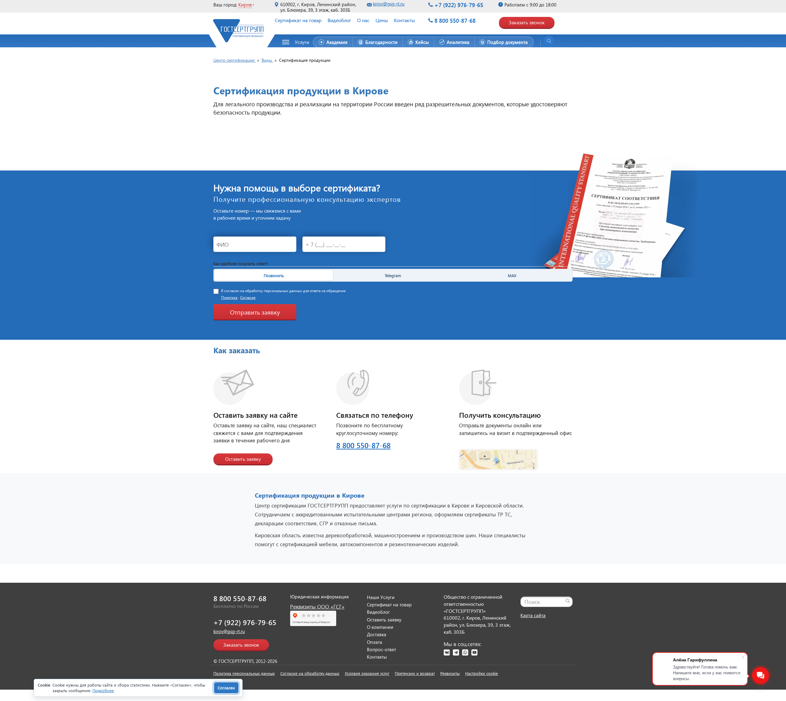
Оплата (374, 642)
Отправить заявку (255, 311)
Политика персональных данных (244, 673)
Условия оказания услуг (367, 673)
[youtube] (474, 652)
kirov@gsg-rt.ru (388, 4)
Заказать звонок (527, 22)
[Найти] (567, 601)
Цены (381, 20)
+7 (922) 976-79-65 (458, 5)
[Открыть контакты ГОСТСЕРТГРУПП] (498, 455)
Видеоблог (339, 20)
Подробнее (103, 690)
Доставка (376, 634)
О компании (380, 627)
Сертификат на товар (298, 20)
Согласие (247, 297)
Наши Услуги (381, 597)
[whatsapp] (465, 652)
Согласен (226, 687)
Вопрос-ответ (381, 649)
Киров (245, 4)
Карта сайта (533, 615)
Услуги (302, 42)
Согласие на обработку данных (309, 673)
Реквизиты (450, 673)
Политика (229, 297)
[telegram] (456, 652)
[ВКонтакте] (447, 652)
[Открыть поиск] (549, 41)
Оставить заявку (243, 459)
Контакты (404, 20)
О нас (363, 20)
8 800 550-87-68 (455, 20)
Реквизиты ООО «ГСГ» (317, 606)
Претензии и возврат (415, 673)
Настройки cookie (481, 673)
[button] (299, 42)
